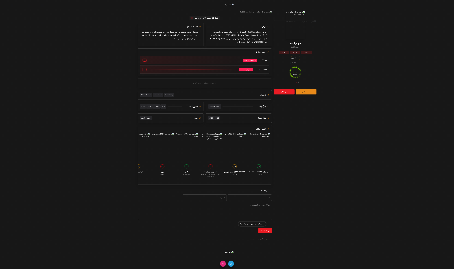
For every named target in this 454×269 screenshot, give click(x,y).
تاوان (186, 172)
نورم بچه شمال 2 (211, 172)
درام (306, 52)
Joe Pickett (258, 174)
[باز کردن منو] (242, 4)
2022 (217, 118)
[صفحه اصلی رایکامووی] (227, 5)
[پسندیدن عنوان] (293, 82)
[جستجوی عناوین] (212, 4)
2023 (211, 118)
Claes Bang (169, 95)
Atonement (186, 174)
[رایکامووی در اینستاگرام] (223, 264)
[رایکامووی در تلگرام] (231, 264)
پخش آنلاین (284, 92)
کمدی (284, 52)
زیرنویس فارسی (146, 118)
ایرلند (149, 106)
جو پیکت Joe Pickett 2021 (259, 172)
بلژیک (143, 106)
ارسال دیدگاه (265, 231)
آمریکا (163, 106)
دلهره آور (295, 52)
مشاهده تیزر (306, 92)
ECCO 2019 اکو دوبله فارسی (234, 172)
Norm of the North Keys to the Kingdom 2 (210, 175)
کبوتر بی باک (138, 172)
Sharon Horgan (146, 95)
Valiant (138, 174)
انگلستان (156, 106)
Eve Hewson (158, 95)
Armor (162, 174)
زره (162, 172)
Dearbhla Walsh (215, 106)
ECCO (235, 174)
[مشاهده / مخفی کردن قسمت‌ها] (145, 60)
